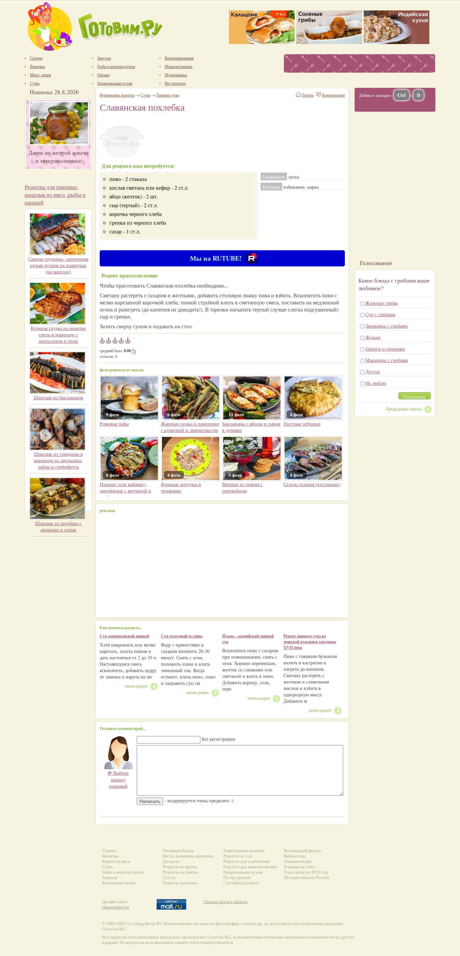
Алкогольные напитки (243, 850)
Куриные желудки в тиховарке (181, 487)
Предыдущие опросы (404, 408)
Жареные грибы (381, 303)
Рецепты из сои (237, 855)
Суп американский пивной (124, 636)
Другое (372, 371)
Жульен (373, 337)
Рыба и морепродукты (123, 872)
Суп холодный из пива (181, 636)
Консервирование (119, 882)
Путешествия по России (306, 877)
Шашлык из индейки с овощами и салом (58, 526)
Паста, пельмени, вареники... (189, 855)
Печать (308, 95)
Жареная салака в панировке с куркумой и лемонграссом (190, 426)
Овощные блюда (178, 850)
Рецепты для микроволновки (250, 866)
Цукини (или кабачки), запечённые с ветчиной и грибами (125, 490)
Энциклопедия (297, 861)
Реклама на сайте (300, 866)
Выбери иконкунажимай (118, 779)
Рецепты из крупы (180, 866)
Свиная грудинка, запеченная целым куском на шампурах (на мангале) (58, 265)
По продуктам (236, 877)
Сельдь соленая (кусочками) (312, 484)
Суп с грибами (380, 314)
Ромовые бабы (114, 423)
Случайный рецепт (241, 882)
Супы (145, 95)
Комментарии (333, 95)
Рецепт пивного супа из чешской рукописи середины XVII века (310, 641)
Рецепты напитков (180, 882)
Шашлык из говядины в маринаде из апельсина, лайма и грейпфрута (58, 460)
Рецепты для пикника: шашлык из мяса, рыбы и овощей (55, 194)
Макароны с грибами (386, 360)
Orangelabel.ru (115, 907)
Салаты (109, 850)
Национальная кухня (242, 872)
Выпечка (110, 855)
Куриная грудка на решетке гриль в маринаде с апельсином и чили (58, 334)
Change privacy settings (225, 901)
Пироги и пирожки (385, 348)
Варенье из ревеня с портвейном (242, 487)
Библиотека (295, 855)
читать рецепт (136, 686)
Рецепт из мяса (116, 861)
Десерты (171, 861)
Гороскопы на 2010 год (306, 872)
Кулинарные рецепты (117, 95)
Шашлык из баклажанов (58, 397)
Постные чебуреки (302, 423)
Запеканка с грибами (386, 326)
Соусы (169, 877)
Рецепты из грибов (180, 872)
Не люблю (375, 383)
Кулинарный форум (302, 850)
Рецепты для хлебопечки (246, 861)
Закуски (109, 877)
